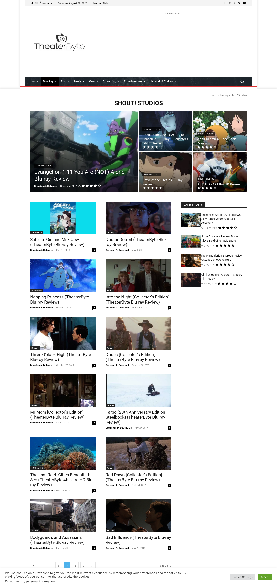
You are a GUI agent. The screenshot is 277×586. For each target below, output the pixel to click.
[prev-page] (33, 565)
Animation (36, 232)
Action (110, 290)
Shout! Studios (44, 166)
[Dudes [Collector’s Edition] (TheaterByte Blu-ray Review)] (138, 333)
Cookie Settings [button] (243, 577)
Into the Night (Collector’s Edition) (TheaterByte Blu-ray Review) (138, 300)
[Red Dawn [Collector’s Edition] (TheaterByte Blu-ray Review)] (138, 453)
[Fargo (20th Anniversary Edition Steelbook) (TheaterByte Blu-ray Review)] (138, 390)
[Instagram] (229, 3)
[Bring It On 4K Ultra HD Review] (220, 172)
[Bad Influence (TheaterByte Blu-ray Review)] (138, 515)
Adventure (36, 290)
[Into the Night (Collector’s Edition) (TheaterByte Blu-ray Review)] (138, 275)
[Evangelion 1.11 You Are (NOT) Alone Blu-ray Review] (84, 151)
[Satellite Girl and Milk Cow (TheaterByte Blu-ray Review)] (63, 218)
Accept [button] (265, 577)
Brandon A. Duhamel (41, 249)
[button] (242, 81)
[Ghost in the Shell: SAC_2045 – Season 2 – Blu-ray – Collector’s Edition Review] (165, 131)
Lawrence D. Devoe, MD (119, 427)
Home (213, 95)
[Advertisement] (172, 44)
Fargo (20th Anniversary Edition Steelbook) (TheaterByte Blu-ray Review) (135, 417)
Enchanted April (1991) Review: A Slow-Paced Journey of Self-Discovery (221, 218)
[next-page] (92, 565)
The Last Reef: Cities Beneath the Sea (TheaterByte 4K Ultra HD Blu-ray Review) (62, 479)
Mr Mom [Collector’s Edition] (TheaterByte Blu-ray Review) (57, 415)
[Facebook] (224, 3)
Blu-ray (224, 95)
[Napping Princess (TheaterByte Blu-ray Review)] (63, 275)
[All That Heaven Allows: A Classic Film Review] (191, 280)
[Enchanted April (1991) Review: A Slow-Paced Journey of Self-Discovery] (191, 220)
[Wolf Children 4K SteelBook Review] (220, 131)
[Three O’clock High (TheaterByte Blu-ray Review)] (63, 333)
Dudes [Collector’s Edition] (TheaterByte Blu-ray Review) (133, 357)
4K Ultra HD (37, 467)
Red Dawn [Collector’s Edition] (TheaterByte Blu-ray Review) (134, 477)
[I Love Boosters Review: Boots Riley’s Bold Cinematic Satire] (191, 241)
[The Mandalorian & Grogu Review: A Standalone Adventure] (191, 260)
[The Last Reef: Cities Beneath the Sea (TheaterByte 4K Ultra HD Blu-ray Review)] (63, 453)
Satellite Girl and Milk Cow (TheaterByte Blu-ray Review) (57, 242)
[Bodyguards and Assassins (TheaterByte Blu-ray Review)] (63, 515)
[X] (234, 3)
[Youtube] (244, 3)
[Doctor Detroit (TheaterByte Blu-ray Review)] (138, 218)
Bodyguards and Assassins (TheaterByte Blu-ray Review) (57, 540)
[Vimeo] (239, 3)
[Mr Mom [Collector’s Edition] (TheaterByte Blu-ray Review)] (63, 390)
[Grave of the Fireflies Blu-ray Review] (165, 172)
